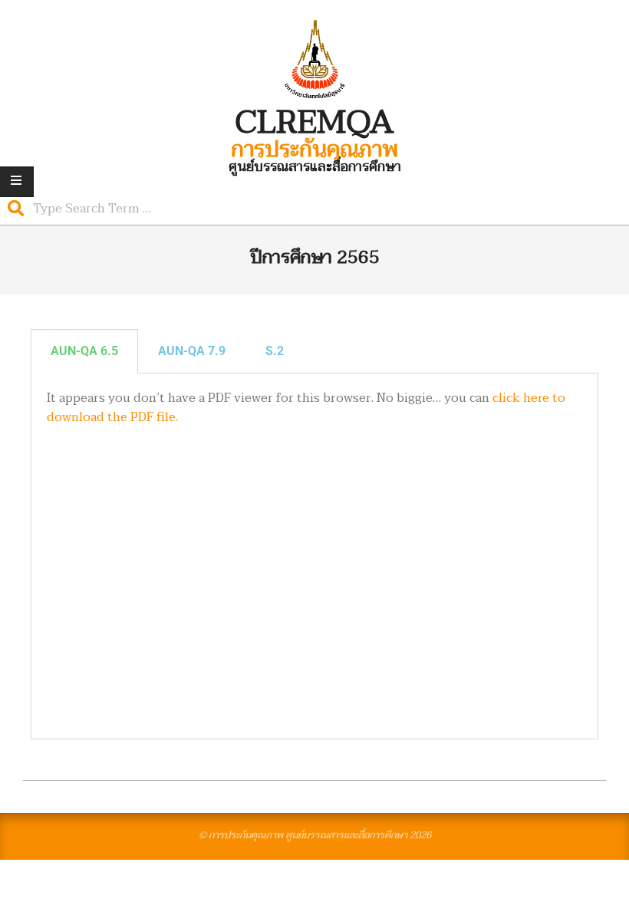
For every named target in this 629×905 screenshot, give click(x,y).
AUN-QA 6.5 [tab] (84, 351)
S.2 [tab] (274, 351)
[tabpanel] (314, 556)
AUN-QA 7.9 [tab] (192, 351)
